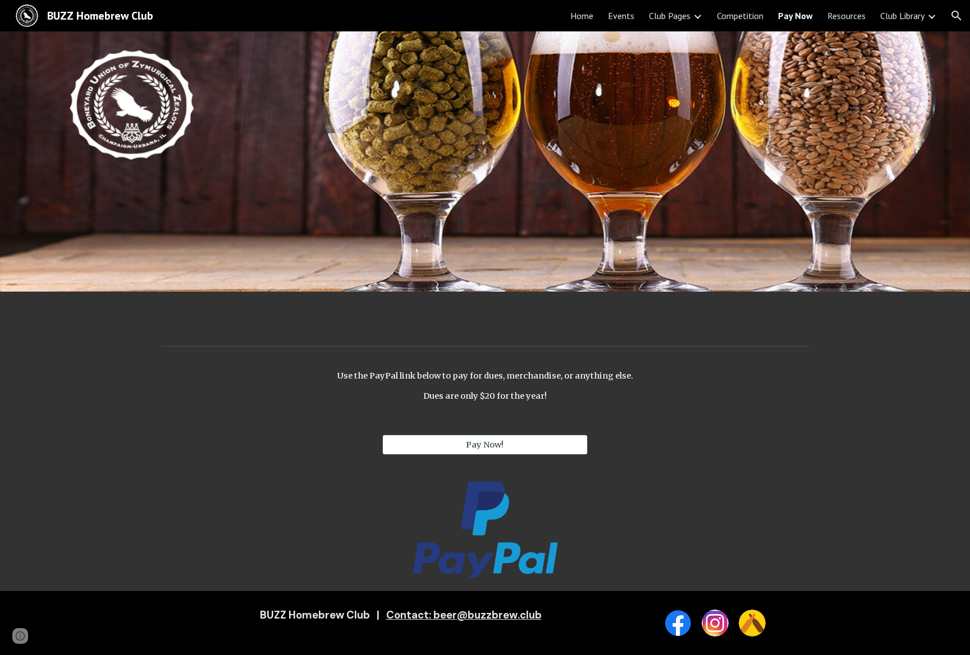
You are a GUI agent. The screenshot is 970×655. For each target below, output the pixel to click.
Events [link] (621, 15)
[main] (485, 386)
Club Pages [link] (669, 15)
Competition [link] (740, 15)
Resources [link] (846, 15)
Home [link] (581, 15)
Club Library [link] (902, 15)
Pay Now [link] (795, 15)
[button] (956, 15)
